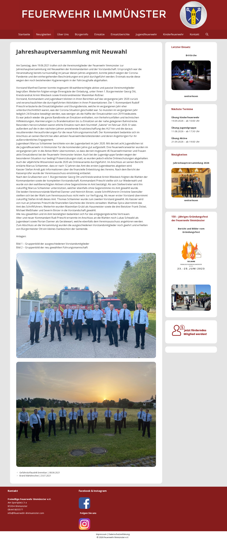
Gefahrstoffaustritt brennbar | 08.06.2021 (39, 472)
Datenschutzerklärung (119, 534)
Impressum (101, 534)
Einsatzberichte (120, 34)
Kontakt (194, 34)
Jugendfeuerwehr (146, 34)
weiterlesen (191, 96)
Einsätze (99, 34)
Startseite (24, 34)
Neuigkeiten (43, 34)
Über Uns (63, 34)
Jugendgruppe (188, 127)
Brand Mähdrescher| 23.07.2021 (35, 475)
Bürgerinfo (81, 34)
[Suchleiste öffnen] (207, 34)
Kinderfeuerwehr (173, 34)
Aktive (183, 138)
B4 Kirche (191, 55)
